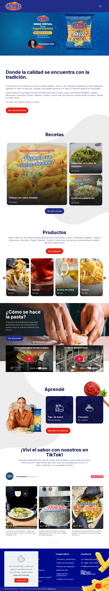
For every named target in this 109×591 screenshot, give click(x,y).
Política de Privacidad (21, 575)
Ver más (11, 293)
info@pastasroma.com (89, 566)
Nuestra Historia (38, 570)
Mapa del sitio (62, 570)
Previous (4, 278)
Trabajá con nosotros (65, 579)
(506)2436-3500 (90, 559)
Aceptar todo (21, 580)
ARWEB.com (52, 589)
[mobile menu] (100, 6)
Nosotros (35, 574)
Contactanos (37, 581)
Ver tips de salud (54, 420)
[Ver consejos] (89, 407)
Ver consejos (83, 420)
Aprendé (35, 566)
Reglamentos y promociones (62, 574)
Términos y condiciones (66, 559)
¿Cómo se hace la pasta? (42, 577)
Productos (36, 559)
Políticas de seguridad (65, 566)
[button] (51, 542)
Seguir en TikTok (97, 476)
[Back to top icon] (98, 586)
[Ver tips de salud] (59, 406)
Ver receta (13, 202)
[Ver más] (17, 277)
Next (104, 278)
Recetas (35, 563)
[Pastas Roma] (13, 6)
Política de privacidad (65, 563)
